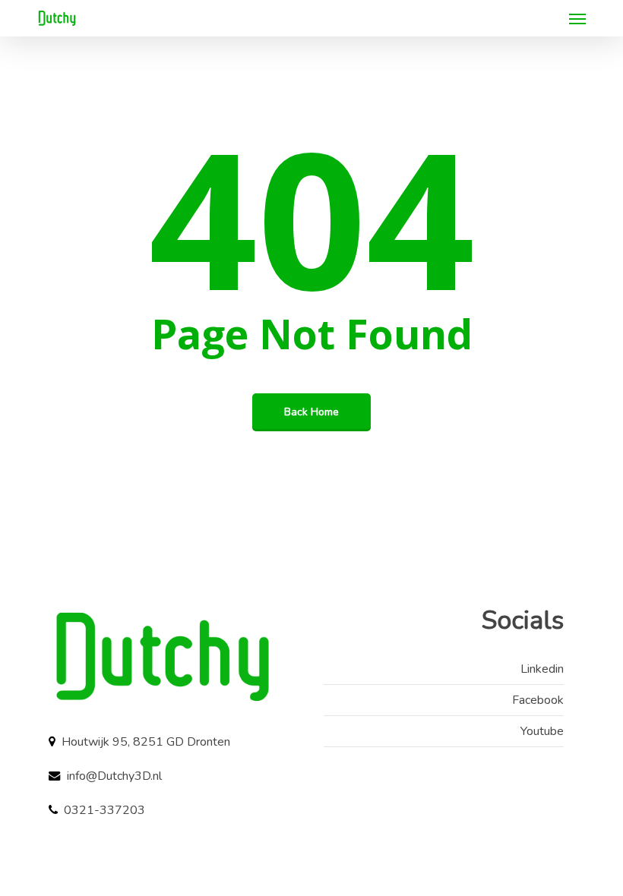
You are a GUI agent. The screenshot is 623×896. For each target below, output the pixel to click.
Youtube (542, 731)
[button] (577, 18)
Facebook (538, 700)
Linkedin (542, 669)
